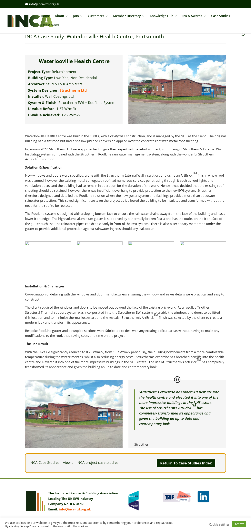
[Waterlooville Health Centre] (203, 274)
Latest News (50, 25)
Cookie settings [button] (219, 524)
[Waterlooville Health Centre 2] (100, 274)
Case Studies (220, 16)
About (59, 16)
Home (45, 16)
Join (76, 16)
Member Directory (127, 16)
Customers (96, 16)
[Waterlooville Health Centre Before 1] (48, 274)
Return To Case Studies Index (186, 463)
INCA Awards (192, 16)
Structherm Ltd (73, 90)
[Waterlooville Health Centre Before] (151, 274)
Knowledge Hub (161, 16)
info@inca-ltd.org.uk (75, 509)
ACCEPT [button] (239, 524)
